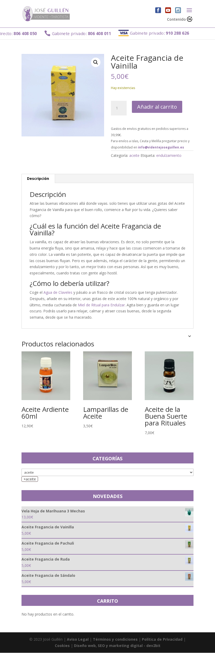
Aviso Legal (78, 639)
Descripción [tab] (38, 178)
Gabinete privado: (71, 33)
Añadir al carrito (157, 106)
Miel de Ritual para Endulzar (101, 304)
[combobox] (30, 479)
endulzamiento (168, 155)
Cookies (62, 645)
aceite (134, 155)
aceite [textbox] (30, 479)
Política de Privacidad (162, 639)
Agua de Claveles (58, 292)
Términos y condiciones (115, 639)
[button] (95, 62)
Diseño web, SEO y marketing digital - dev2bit (117, 645)
